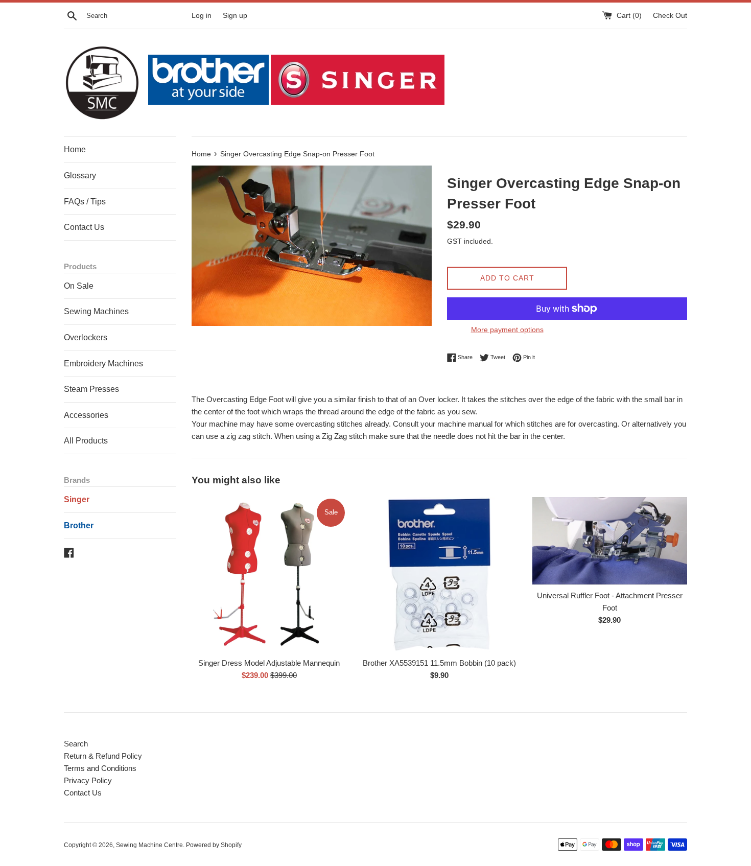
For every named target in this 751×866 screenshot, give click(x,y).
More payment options (507, 329)
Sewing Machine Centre (149, 845)
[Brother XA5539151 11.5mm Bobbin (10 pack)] (439, 574)
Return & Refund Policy (103, 756)
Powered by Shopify (214, 845)
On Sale (78, 286)
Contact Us (84, 227)
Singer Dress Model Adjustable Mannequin (269, 663)
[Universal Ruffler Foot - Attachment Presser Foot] (609, 540)
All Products (86, 440)
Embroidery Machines (103, 363)
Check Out (670, 15)
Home (75, 149)
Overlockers (85, 337)
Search (76, 743)
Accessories (86, 415)
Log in (202, 15)
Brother (78, 525)
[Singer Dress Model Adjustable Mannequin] (269, 574)
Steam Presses (91, 389)
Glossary (80, 175)
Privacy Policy (88, 780)
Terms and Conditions (100, 768)
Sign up (235, 15)
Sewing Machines (96, 311)
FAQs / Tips (85, 201)
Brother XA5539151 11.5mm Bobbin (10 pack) (439, 663)
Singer (76, 499)
